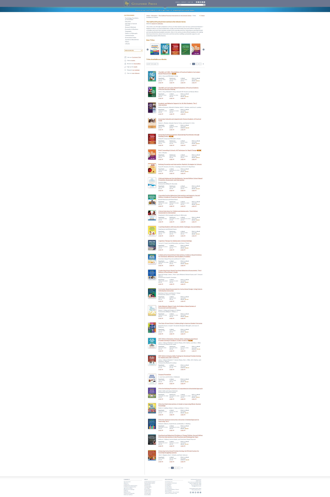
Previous (190, 64)
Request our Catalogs (129, 489)
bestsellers (137, 63)
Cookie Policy (147, 490)
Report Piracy (127, 492)
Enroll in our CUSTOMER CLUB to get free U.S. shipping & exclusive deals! (165, 10)
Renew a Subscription (149, 483)
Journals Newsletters (132, 40)
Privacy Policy (147, 489)
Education (128, 21)
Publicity (126, 490)
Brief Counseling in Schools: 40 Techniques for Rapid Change (177, 150)
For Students (168, 484)
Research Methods (130, 27)
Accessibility (147, 494)
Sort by (151, 64)
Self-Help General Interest (131, 24)
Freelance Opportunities (130, 487)
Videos (127, 41)
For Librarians (168, 488)
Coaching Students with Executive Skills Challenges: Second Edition (179, 227)
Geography (128, 31)
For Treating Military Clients (172, 489)
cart (189, 2)
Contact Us (126, 484)
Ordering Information (149, 481)
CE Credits (147, 488)
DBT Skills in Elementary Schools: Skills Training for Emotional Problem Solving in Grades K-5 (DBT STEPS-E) (178, 339)
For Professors (169, 481)
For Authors (168, 485)
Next (203, 64)
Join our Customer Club (171, 493)
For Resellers (168, 487)
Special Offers (168, 490)
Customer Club (136, 57)
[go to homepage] (141, 3)
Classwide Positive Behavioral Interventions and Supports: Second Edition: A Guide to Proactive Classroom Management (179, 196)
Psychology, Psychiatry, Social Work (132, 19)
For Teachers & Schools (171, 483)
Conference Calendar (129, 493)
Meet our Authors (128, 494)
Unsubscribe (147, 493)
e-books (132, 60)
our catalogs (136, 70)
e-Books (127, 43)
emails (135, 67)
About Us (126, 483)
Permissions (147, 485)
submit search (204, 5)
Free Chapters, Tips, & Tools (172, 492)
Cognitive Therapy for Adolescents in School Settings (175, 241)
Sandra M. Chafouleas (157, 23)
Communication (129, 35)
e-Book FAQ (147, 484)
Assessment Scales (130, 37)
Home (148, 15)
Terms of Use (147, 492)
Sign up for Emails (128, 488)
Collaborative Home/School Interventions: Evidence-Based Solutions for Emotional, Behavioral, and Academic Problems (180, 255)
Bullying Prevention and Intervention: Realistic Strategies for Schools (180, 164)
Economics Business (131, 29)
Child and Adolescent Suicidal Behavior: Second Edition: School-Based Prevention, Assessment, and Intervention (180, 179)
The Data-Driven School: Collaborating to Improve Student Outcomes (180, 323)
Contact (183, 2)
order (160, 82)
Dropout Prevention (164, 374)
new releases (136, 73)
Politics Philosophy (131, 33)
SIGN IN (177, 2)
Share (203, 15)
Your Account (127, 481)
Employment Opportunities (130, 485)
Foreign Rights (148, 487)
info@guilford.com (196, 486)
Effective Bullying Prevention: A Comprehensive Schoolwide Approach (180, 388)
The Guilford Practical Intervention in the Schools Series (175, 15)
